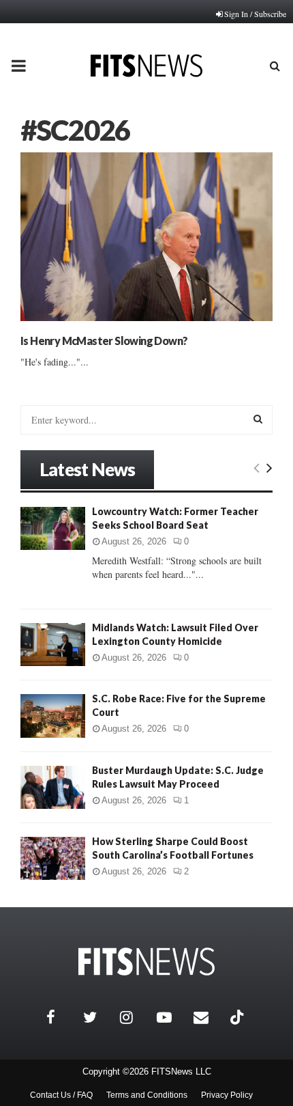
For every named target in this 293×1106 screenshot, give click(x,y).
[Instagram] (135, 1017)
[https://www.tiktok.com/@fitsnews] (238, 1017)
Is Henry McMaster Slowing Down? (103, 340)
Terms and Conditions (146, 1095)
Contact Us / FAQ (61, 1095)
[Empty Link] (256, 467)
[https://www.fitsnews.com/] (146, 961)
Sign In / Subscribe (255, 13)
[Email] (208, 1017)
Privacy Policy (227, 1095)
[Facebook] (61, 1017)
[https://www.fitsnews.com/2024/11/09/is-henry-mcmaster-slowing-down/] (146, 236)
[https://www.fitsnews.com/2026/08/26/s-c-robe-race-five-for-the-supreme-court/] (52, 715)
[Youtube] (172, 1017)
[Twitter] (98, 1017)
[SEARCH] (258, 418)
